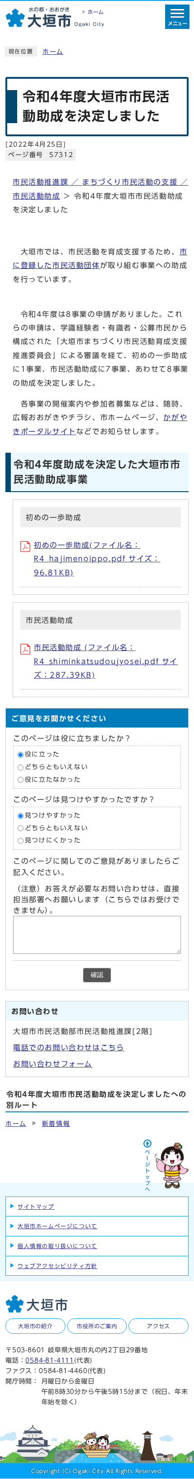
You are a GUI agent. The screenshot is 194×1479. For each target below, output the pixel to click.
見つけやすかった (53, 816)
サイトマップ (36, 1206)
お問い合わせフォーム (52, 1063)
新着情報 (56, 1123)
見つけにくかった (53, 841)
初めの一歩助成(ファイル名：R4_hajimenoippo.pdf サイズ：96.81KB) (97, 558)
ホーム (53, 51)
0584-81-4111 (49, 1360)
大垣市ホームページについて (57, 1226)
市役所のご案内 (97, 1326)
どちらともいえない (56, 767)
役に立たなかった (53, 779)
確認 (97, 975)
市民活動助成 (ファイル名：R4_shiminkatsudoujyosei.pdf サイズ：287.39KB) (106, 661)
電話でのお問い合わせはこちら (68, 1047)
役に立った (42, 754)
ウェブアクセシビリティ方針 (57, 1265)
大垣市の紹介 (35, 1326)
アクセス (158, 1326)
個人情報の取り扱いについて (57, 1246)
